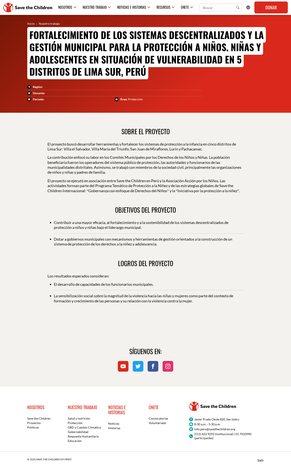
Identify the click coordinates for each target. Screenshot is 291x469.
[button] (238, 7)
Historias (114, 428)
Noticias (113, 423)
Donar (271, 7)
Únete (185, 7)
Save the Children (38, 418)
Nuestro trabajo (95, 7)
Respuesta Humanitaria (83, 436)
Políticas (33, 427)
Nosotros (65, 7)
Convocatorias (158, 418)
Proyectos (34, 423)
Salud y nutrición (79, 418)
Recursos (163, 7)
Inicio (31, 23)
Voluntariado (157, 423)
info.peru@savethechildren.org (214, 429)
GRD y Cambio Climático (84, 427)
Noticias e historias (131, 7)
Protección (75, 423)
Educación (75, 441)
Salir (260, 460)
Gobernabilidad (78, 432)
